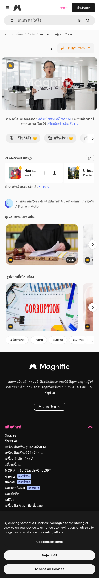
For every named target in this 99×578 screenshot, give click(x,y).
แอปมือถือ (12, 494)
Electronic (90, 175)
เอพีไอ (9, 499)
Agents (17, 476)
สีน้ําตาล (78, 340)
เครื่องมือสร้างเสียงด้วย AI (62, 124)
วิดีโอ (31, 34)
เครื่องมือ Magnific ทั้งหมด (24, 505)
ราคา (64, 8)
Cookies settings (49, 542)
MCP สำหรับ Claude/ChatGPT (28, 470)
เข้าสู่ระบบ (83, 8)
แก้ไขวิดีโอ (20, 139)
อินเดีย (39, 340)
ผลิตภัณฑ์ (13, 426)
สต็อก (19, 34)
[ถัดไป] (92, 138)
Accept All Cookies (49, 569)
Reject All (49, 555)
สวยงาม (58, 340)
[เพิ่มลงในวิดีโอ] (44, 173)
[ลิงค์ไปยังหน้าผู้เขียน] (9, 204)
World (28, 175)
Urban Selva (89, 171)
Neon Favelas (31, 171)
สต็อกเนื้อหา (14, 464)
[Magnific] (49, 367)
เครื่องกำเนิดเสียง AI (19, 458)
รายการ (44, 187)
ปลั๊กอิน (17, 482)
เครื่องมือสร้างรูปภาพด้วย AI (25, 447)
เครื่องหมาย (17, 340)
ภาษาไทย (49, 407)
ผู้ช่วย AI (11, 441)
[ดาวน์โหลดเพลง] (54, 173)
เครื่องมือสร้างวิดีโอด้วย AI (54, 119)
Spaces (10, 435)
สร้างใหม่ (58, 139)
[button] (49, 407)
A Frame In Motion (27, 207)
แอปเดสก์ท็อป (22, 488)
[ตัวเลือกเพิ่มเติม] (51, 48)
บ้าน (7, 34)
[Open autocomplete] (10, 20)
